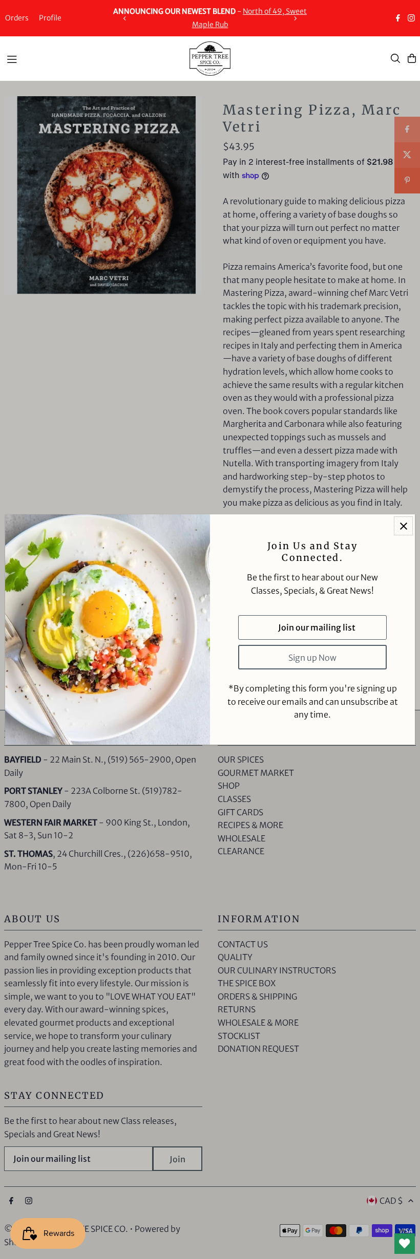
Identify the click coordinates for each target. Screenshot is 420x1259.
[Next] (295, 18)
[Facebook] (398, 19)
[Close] (403, 526)
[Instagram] (411, 19)
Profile (50, 18)
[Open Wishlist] (404, 1243)
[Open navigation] (92, 58)
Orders (17, 18)
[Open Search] (395, 58)
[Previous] (125, 18)
